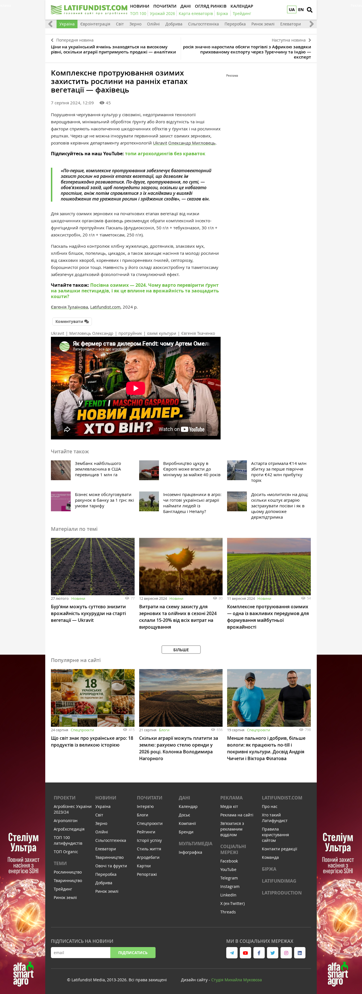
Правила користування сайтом (275, 834)
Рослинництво (68, 872)
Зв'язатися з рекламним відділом (232, 829)
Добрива (173, 24)
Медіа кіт (229, 806)
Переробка (235, 24)
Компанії (187, 823)
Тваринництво (68, 880)
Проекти (65, 798)
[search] (310, 10)
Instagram (230, 886)
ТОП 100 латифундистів (68, 840)
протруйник (130, 333)
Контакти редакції (279, 848)
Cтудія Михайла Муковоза (236, 979)
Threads (228, 912)
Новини (78, 598)
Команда (270, 857)
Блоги (164, 729)
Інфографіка (190, 852)
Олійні (153, 24)
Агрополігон (65, 820)
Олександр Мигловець (192, 143)
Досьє (184, 815)
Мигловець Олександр (91, 333)
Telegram (229, 878)
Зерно (135, 24)
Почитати (149, 798)
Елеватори (290, 24)
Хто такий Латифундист (275, 817)
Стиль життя (149, 848)
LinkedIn (228, 895)
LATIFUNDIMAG (279, 881)
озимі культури (161, 333)
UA (292, 9)
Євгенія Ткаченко (198, 333)
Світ (120, 24)
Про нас (269, 806)
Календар (188, 806)
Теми (60, 863)
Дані (184, 798)
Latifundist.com (282, 798)
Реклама (231, 798)
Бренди (186, 832)
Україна (67, 24)
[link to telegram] (232, 952)
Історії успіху (149, 840)
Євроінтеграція (95, 24)
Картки (144, 865)
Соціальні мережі (233, 849)
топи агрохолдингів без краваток (165, 153)
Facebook (229, 861)
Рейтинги (146, 832)
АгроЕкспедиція (69, 829)
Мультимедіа (195, 843)
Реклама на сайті (236, 815)
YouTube (228, 869)
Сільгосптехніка (203, 24)
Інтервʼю (145, 806)
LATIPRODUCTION (282, 893)
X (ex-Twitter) (232, 903)
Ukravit (160, 143)
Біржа (269, 869)
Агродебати (148, 857)
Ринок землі (263, 24)
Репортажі (147, 874)
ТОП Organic (66, 851)
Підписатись (133, 952)
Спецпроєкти (82, 729)
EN (301, 9)
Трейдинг (63, 889)
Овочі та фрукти (111, 865)
